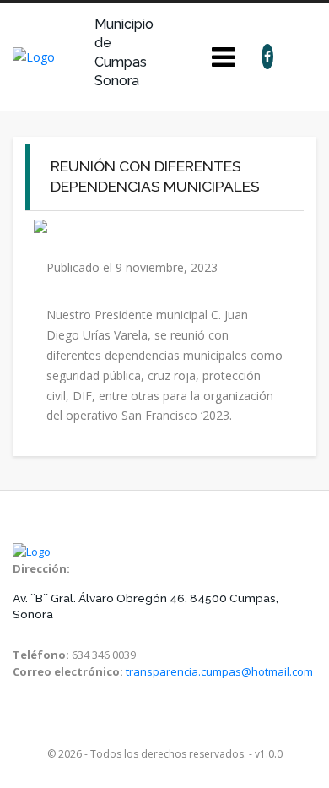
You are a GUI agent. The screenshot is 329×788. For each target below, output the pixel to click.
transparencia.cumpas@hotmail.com (219, 671)
